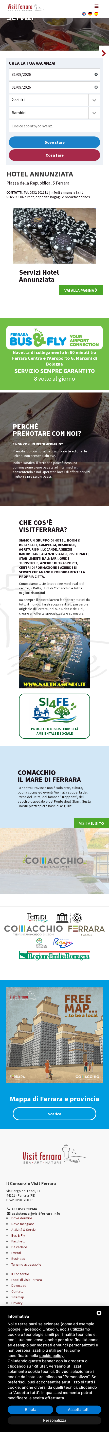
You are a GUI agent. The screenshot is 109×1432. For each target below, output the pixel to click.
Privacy (17, 1303)
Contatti (17, 1291)
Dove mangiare (22, 1224)
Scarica (54, 1113)
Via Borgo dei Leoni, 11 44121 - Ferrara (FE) (23, 1193)
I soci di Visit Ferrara (26, 1279)
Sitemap (17, 1297)
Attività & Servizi (24, 1229)
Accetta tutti (78, 1409)
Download (18, 1285)
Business (18, 1258)
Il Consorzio (20, 1274)
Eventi (16, 1252)
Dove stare (55, 142)
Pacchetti (18, 1241)
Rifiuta (30, 1409)
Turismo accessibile (26, 1264)
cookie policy (51, 1355)
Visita (91, 823)
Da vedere (19, 1247)
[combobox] (54, 100)
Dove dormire (21, 1218)
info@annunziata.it (66, 192)
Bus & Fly (18, 1235)
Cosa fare (55, 155)
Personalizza (54, 1420)
